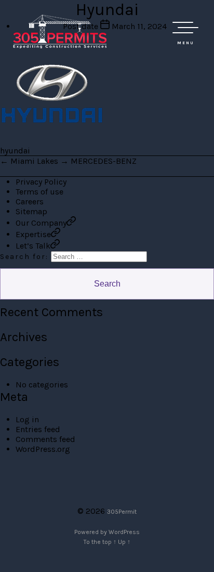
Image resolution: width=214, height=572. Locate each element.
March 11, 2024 (139, 26)
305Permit (122, 511)
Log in (27, 419)
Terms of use (39, 192)
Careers (30, 201)
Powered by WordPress (107, 532)
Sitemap (31, 211)
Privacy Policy (41, 182)
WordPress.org (43, 449)
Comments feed (45, 439)
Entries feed (38, 429)
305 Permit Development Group (60, 31)
